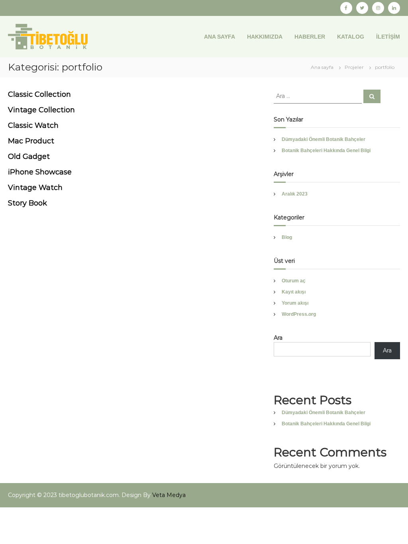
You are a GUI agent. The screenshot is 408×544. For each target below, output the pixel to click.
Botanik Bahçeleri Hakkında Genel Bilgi (326, 150)
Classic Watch (33, 125)
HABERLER (309, 36)
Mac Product (31, 141)
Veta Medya (169, 495)
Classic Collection (39, 94)
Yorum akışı (295, 303)
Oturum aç (294, 281)
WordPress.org (299, 314)
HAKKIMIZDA (264, 36)
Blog (287, 237)
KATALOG (350, 36)
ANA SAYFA (219, 36)
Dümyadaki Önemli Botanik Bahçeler (323, 139)
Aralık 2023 (295, 194)
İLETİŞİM (388, 36)
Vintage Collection (41, 110)
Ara (278, 337)
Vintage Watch (35, 187)
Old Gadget (29, 156)
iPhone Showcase (40, 172)
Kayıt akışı (294, 292)
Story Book (27, 203)
